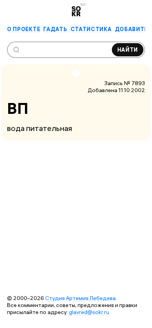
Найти (127, 49)
